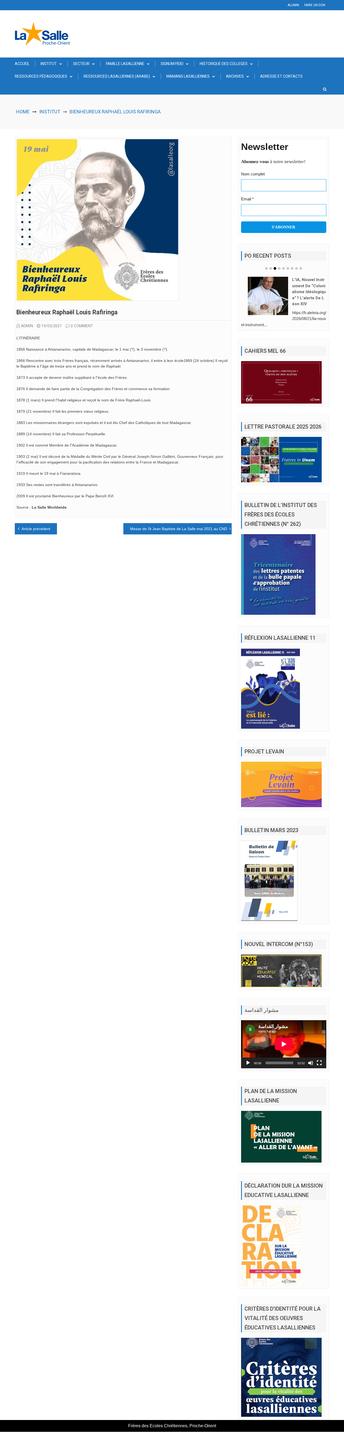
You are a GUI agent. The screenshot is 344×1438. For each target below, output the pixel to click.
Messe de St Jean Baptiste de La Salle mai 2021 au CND (178, 529)
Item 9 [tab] (300, 268)
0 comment (82, 325)
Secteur (81, 64)
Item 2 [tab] (270, 268)
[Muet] (310, 1063)
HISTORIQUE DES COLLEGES (224, 64)
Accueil (22, 64)
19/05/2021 (51, 325)
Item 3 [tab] (275, 268)
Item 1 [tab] (266, 268)
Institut (49, 64)
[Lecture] (248, 1063)
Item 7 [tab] (292, 268)
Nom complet (253, 174)
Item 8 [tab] (296, 268)
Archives (235, 76)
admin (27, 325)
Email (247, 199)
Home (23, 111)
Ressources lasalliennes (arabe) (117, 76)
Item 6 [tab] (287, 268)
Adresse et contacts (281, 76)
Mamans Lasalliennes (188, 76)
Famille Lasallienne (125, 64)
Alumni (293, 5)
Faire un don (314, 5)
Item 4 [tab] (279, 268)
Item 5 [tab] (283, 268)
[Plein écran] (319, 1063)
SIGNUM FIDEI (172, 64)
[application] (283, 1044)
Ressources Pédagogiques (41, 76)
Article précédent (36, 529)
